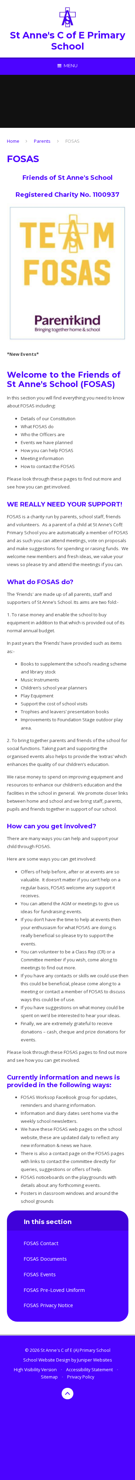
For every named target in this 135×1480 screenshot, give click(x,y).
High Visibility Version (35, 1370)
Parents (42, 141)
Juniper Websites (94, 1360)
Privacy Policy (80, 1377)
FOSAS (72, 141)
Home (13, 141)
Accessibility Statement (89, 1370)
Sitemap (49, 1377)
